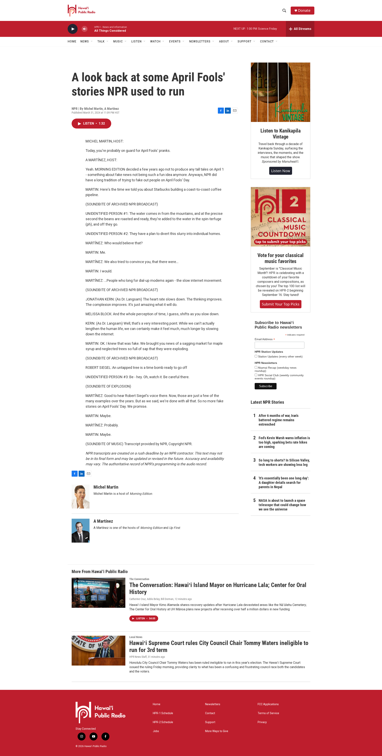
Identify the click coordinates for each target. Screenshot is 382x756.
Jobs (156, 731)
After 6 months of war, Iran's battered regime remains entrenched (278, 419)
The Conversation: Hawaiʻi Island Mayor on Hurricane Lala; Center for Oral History (217, 588)
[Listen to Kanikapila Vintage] (280, 92)
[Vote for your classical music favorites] (280, 216)
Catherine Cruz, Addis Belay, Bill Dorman (151, 599)
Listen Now (280, 170)
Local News (135, 637)
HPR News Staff (138, 656)
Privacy (262, 722)
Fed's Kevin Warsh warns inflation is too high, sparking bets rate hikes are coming (284, 442)
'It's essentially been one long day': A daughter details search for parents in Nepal (284, 482)
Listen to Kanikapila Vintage (280, 134)
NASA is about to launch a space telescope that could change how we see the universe (282, 504)
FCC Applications (268, 704)
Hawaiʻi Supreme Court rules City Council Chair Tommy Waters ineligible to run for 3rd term (218, 646)
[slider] (91, 29)
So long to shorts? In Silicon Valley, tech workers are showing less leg (284, 462)
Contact (210, 713)
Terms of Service (268, 713)
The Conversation (139, 579)
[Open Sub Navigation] (92, 41)
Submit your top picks (280, 304)
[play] (72, 29)
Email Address (265, 339)
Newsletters (212, 704)
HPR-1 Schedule (163, 713)
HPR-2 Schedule (163, 722)
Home (72, 41)
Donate (304, 10)
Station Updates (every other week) (280, 356)
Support (210, 722)
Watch (155, 41)
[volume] (84, 29)
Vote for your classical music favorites (280, 258)
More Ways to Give (216, 731)
